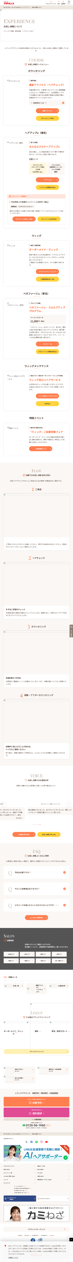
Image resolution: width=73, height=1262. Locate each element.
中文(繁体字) (35, 1235)
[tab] (34, 824)
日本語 (19, 1235)
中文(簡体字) (44, 1235)
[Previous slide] (4, 805)
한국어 (51, 1235)
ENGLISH (26, 1235)
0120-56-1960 (35, 1125)
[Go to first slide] (69, 805)
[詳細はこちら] (13, 1257)
